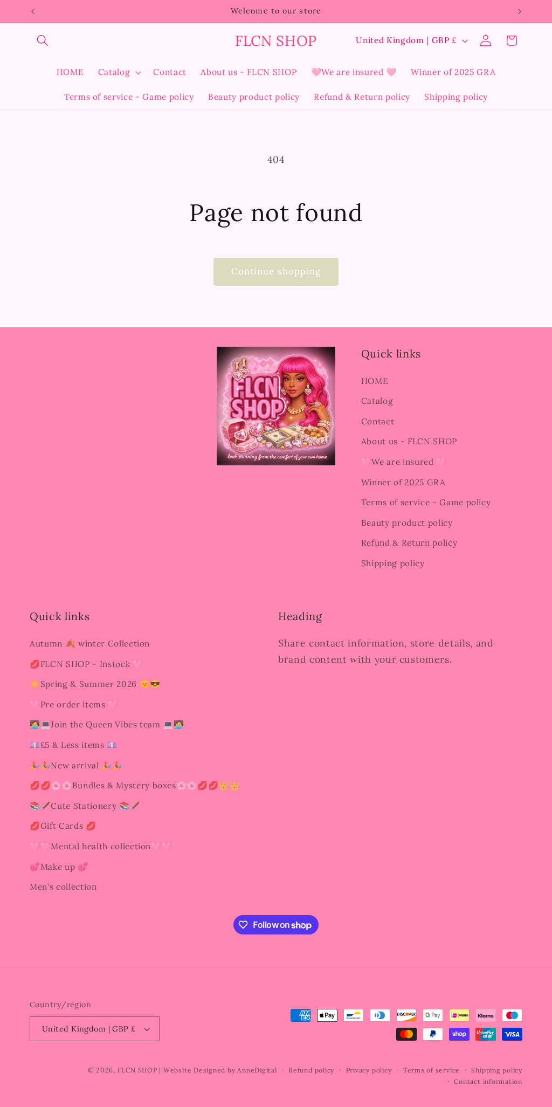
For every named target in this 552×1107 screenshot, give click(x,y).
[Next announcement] (520, 11)
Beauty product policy (407, 523)
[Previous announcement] (33, 11)
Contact (378, 421)
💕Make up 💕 (59, 867)
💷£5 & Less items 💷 (74, 745)
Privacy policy (369, 1070)
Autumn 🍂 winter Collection (90, 643)
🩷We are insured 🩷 (404, 462)
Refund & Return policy (409, 543)
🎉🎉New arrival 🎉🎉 (76, 765)
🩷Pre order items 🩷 (74, 704)
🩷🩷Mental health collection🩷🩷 (101, 846)
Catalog (377, 401)
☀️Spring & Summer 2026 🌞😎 (95, 684)
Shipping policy (393, 563)
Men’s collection (63, 887)
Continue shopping (276, 271)
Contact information (488, 1081)
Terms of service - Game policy (426, 502)
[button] (43, 40)
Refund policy (311, 1070)
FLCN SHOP (137, 1070)
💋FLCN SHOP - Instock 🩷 (86, 664)
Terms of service (431, 1070)
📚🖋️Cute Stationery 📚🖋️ (85, 806)
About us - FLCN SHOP (409, 441)
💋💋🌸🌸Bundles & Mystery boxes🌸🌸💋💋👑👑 (135, 785)
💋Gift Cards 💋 (63, 826)
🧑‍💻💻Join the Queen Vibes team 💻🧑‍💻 (107, 724)
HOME (375, 381)
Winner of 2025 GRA (403, 482)
